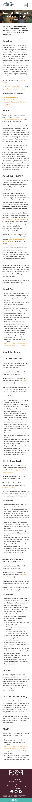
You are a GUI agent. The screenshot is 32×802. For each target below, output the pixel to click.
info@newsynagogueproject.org (16, 786)
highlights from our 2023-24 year (14, 89)
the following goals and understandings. (14, 219)
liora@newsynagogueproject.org (12, 119)
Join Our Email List (16, 788)
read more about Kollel (15, 87)
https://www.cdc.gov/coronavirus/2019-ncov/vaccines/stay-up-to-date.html (15, 345)
